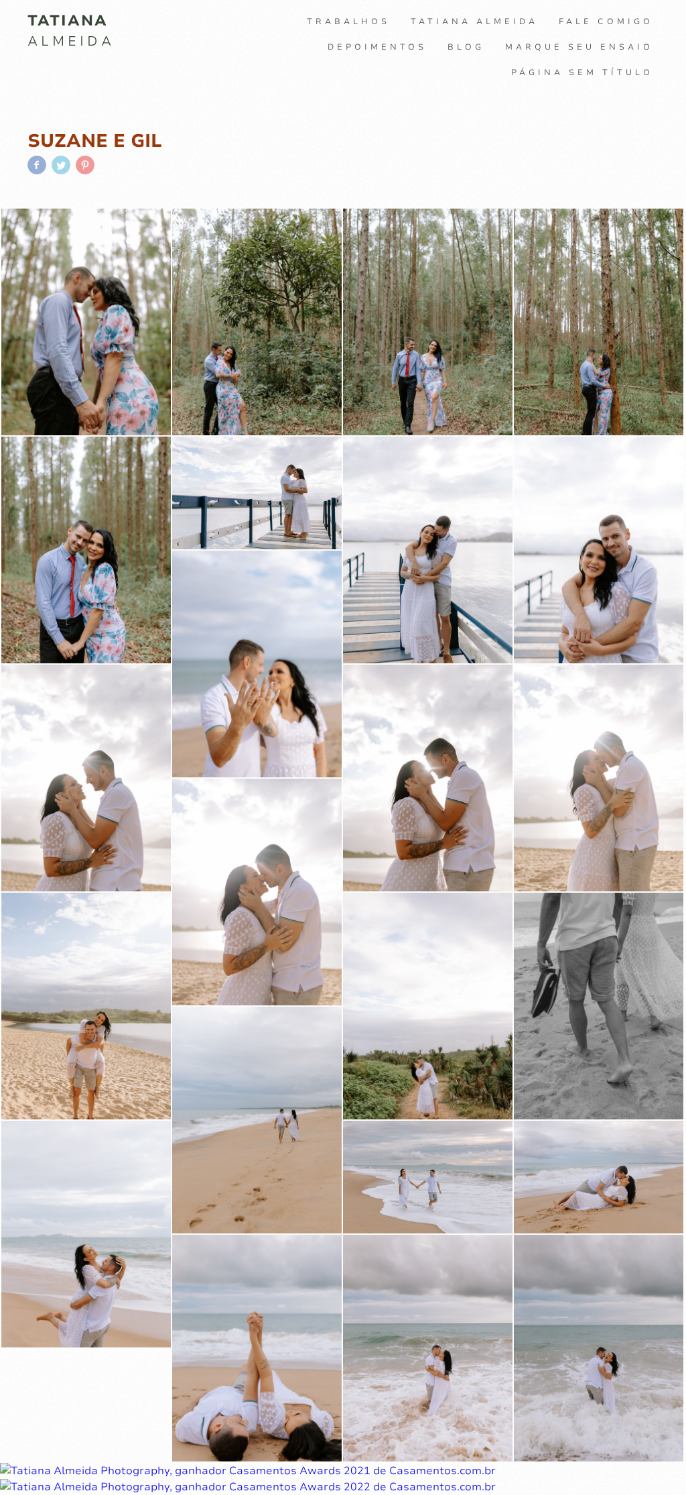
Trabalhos (348, 21)
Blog (466, 47)
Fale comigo (606, 21)
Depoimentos (377, 47)
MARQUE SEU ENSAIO (579, 47)
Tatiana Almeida (474, 21)
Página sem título (582, 72)
